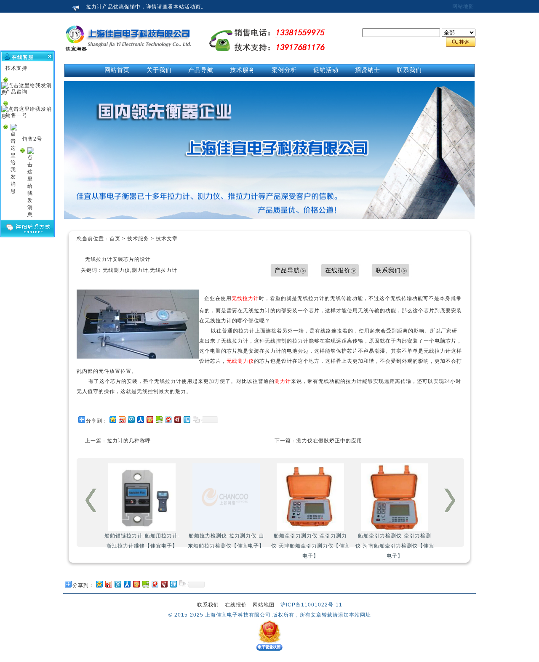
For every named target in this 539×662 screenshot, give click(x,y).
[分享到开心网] (149, 419)
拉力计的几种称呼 (129, 441)
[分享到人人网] (140, 419)
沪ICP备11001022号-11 (311, 605)
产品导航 (287, 270)
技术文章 (167, 239)
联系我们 (388, 270)
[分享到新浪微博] (121, 419)
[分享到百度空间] (158, 419)
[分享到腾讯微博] (131, 419)
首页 (114, 239)
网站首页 (117, 69)
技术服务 (138, 239)
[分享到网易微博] (168, 419)
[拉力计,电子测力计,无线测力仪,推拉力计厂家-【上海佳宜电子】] (128, 59)
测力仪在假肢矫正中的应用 (329, 441)
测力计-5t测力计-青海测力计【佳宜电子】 (310, 541)
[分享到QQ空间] (112, 419)
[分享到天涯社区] (186, 419)
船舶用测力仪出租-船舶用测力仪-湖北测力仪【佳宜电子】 (142, 541)
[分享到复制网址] (195, 419)
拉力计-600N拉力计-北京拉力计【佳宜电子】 (394, 541)
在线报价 (337, 270)
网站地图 (463, 6)
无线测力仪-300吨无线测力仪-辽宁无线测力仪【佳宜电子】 (226, 541)
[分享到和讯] (177, 419)
